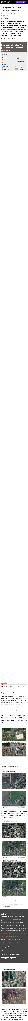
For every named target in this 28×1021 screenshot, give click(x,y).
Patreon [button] (4, 954)
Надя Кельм (22, 14)
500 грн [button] (11, 943)
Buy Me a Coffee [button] (14, 954)
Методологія (5, 50)
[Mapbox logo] (4, 683)
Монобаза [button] (5, 958)
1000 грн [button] (18, 943)
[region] (14, 377)
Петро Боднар (14, 14)
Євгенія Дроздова (5, 14)
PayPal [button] (13, 958)
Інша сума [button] (4, 947)
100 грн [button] (4, 943)
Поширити (5, 18)
